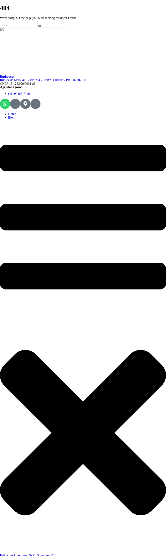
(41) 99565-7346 (19, 93)
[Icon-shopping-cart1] (35, 104)
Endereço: (7, 76)
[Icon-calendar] (15, 104)
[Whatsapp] (5, 104)
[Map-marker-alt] (25, 104)
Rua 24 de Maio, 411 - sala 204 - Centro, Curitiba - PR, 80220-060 (43, 80)
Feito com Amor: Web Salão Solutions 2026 (28, 555)
